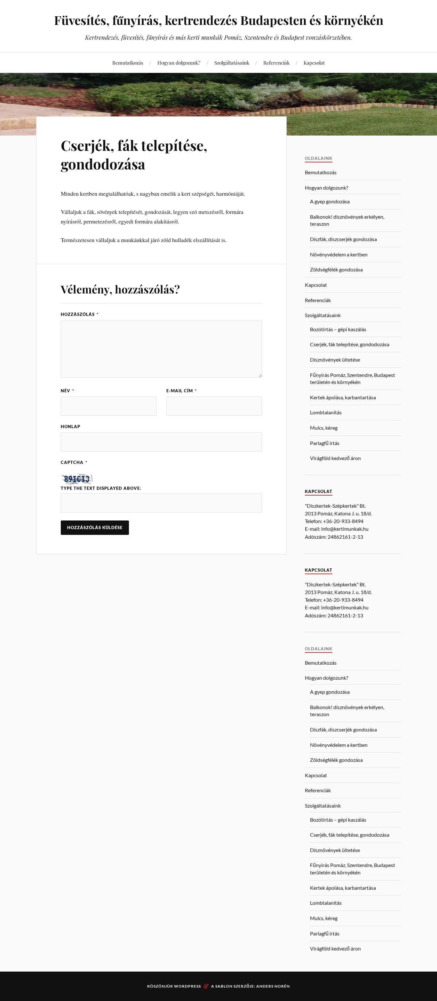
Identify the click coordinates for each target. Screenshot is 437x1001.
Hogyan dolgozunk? (178, 62)
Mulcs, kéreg (324, 428)
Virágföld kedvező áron (335, 458)
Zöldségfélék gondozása (336, 269)
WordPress (187, 986)
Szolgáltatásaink (231, 62)
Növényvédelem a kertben (339, 254)
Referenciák (276, 62)
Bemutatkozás (127, 62)
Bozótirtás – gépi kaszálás (338, 329)
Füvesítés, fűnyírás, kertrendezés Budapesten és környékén (218, 20)
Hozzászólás (80, 314)
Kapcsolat (314, 62)
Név (67, 390)
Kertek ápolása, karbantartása (343, 397)
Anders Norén (273, 986)
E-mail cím (181, 390)
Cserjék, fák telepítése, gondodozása (134, 154)
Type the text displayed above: (101, 488)
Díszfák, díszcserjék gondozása (343, 239)
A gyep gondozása (330, 201)
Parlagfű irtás (324, 443)
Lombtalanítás (326, 412)
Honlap (70, 426)
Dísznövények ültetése (335, 359)
